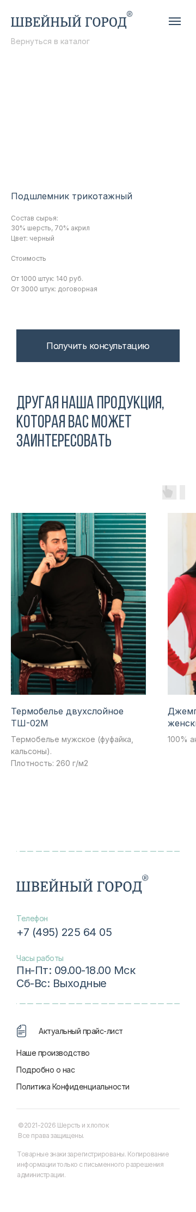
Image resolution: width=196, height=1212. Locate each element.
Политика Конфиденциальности (73, 1086)
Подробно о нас (45, 1069)
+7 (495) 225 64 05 (64, 932)
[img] (71, 20)
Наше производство (53, 1052)
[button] (98, 345)
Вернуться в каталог (50, 41)
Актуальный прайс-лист (81, 1031)
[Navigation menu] (175, 21)
